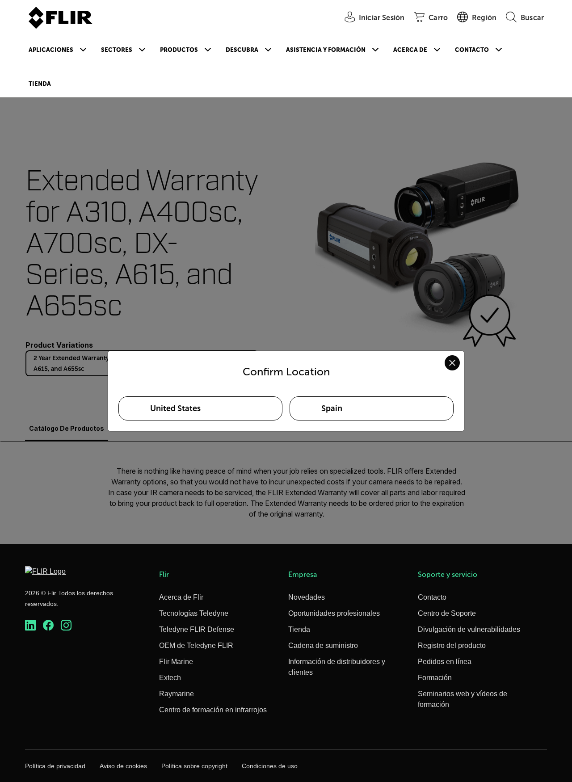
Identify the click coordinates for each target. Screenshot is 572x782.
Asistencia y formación (326, 49)
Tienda (40, 83)
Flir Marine (176, 661)
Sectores (116, 49)
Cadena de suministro (323, 645)
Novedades (306, 597)
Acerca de (410, 49)
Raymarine (176, 694)
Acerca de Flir (181, 597)
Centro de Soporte (447, 613)
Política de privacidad (55, 765)
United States (175, 408)
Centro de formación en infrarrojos (213, 710)
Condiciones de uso (270, 765)
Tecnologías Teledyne (193, 613)
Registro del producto (452, 645)
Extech (170, 677)
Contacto (472, 49)
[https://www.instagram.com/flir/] (66, 625)
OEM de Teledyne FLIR (196, 645)
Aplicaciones (51, 49)
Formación (435, 677)
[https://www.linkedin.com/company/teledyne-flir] (30, 625)
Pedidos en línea (444, 661)
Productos (179, 49)
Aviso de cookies (123, 765)
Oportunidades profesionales (334, 613)
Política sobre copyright (194, 765)
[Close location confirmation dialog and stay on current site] (452, 362)
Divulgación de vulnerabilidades (469, 629)
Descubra (242, 49)
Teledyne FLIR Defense (196, 629)
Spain (331, 408)
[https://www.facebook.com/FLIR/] (48, 625)
